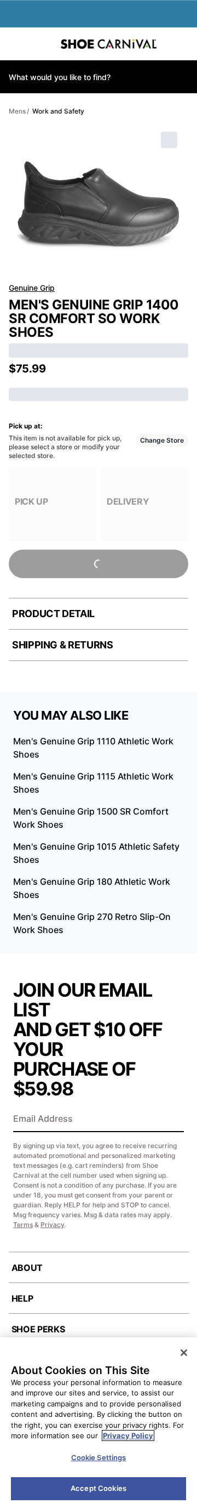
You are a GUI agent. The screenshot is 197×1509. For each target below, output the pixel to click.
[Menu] (16, 43)
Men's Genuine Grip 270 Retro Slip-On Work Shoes (92, 923)
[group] (52, 504)
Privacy (52, 1224)
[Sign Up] (172, 1119)
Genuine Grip (32, 287)
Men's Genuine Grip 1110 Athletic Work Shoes (93, 748)
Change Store (162, 440)
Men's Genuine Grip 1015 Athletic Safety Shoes (96, 853)
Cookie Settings (98, 1457)
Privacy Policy (128, 1435)
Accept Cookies (98, 1488)
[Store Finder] (42, 44)
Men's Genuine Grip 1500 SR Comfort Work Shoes (91, 818)
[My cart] (183, 44)
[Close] (184, 1353)
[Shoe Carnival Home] (109, 44)
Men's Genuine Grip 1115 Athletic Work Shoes (93, 783)
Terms (23, 1224)
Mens (17, 111)
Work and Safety (58, 111)
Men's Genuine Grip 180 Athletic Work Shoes (91, 888)
